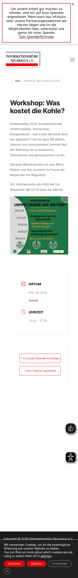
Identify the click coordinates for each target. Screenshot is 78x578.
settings (46, 556)
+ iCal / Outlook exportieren (40, 370)
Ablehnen (36, 563)
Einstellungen (60, 563)
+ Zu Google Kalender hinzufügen (40, 358)
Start (17, 80)
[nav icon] (72, 59)
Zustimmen (14, 563)
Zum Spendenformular (36, 36)
